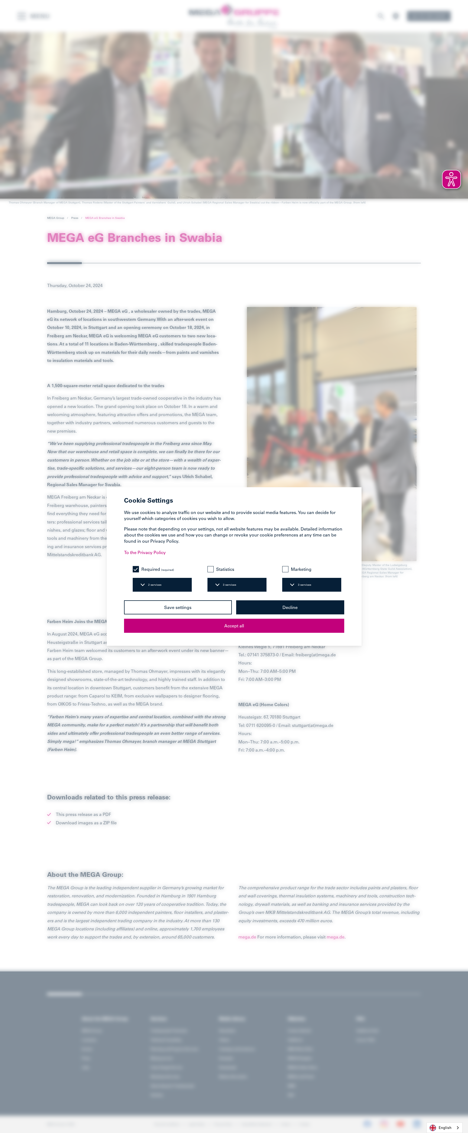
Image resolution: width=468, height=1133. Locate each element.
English (445, 1127)
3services (229, 585)
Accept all (234, 625)
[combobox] (445, 1127)
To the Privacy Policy (145, 552)
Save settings (177, 607)
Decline (290, 607)
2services (154, 585)
